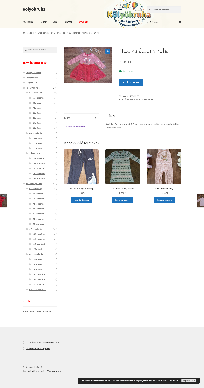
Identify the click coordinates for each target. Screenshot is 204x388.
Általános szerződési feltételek (42, 342)
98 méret (37, 128)
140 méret (37, 269)
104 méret (37, 138)
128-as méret (39, 163)
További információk (74, 126)
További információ (170, 381)
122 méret (37, 249)
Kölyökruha (34, 9)
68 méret (37, 103)
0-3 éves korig (60, 32)
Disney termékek (33, 72)
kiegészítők (31, 82)
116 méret (37, 148)
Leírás (67, 117)
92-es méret (147, 99)
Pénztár (68, 21)
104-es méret (39, 234)
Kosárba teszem (131, 82)
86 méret (37, 118)
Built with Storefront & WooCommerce (43, 370)
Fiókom (43, 21)
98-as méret (38, 224)
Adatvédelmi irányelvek (38, 348)
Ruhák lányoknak (44, 32)
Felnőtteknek (32, 77)
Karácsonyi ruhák (37, 289)
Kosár (55, 21)
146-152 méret (39, 274)
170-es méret (39, 284)
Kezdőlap (30, 32)
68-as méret (38, 198)
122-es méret (39, 158)
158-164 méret (39, 279)
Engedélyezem (189, 380)
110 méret (37, 143)
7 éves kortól (35, 153)
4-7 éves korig (35, 229)
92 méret (37, 123)
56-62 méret (38, 97)
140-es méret (39, 173)
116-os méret (39, 244)
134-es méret (39, 168)
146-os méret (39, 178)
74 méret (37, 108)
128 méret (37, 259)
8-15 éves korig (36, 254)
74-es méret (38, 203)
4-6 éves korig (35, 133)
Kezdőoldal (28, 21)
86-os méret (74, 32)
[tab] (81, 118)
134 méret (37, 264)
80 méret (37, 113)
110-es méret (39, 239)
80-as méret (38, 208)
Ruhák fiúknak (32, 87)
